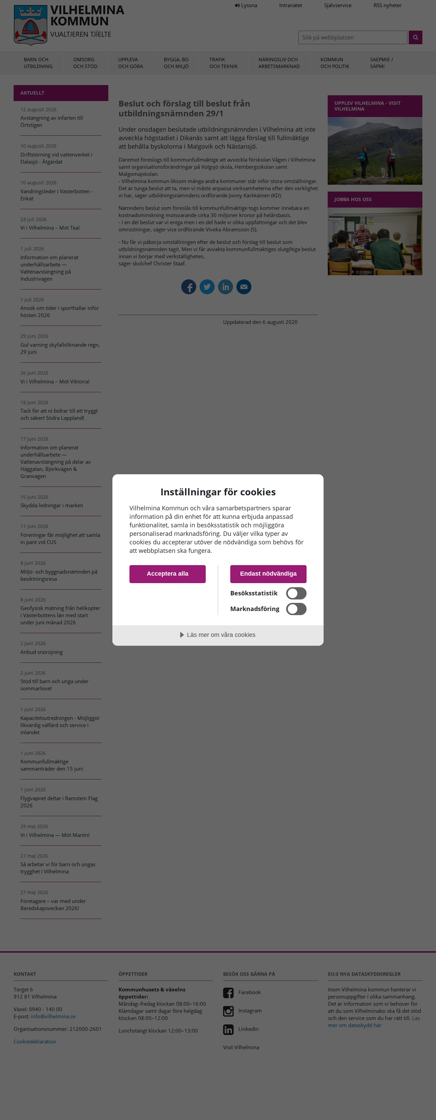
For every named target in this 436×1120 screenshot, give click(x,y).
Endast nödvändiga (268, 573)
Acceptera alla (167, 573)
